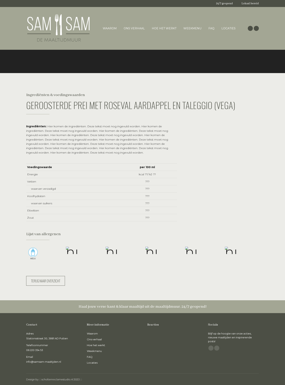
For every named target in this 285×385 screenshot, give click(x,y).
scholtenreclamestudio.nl (57, 379)
